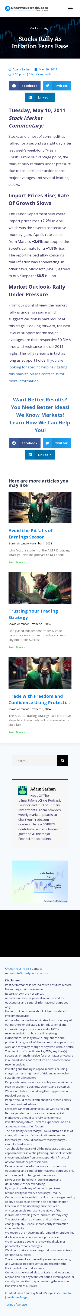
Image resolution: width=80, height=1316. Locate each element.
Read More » (17, 562)
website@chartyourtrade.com (29, 973)
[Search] (62, 760)
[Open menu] (70, 8)
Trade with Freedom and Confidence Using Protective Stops (40, 702)
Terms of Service (16, 1304)
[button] (25, 85)
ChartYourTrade (18, 969)
